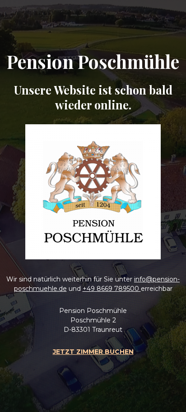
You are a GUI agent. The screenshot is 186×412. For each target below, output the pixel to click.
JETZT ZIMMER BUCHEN (93, 352)
